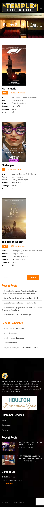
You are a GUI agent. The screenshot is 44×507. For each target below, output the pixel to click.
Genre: (4, 103)
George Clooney (17, 254)
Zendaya (15, 174)
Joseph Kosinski (17, 100)
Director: (5, 100)
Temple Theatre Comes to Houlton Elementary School (29, 457)
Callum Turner (26, 251)
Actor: (4, 97)
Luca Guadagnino (18, 177)
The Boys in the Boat (12, 241)
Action (19, 103)
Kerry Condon (16, 97)
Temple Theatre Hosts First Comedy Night (17, 315)
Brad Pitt (24, 97)
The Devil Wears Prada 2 (30, 347)
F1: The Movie (9, 88)
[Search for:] (14, 277)
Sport (24, 103)
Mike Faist (22, 174)
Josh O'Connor (31, 174)
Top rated (5, 430)
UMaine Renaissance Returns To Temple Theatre (20, 303)
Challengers (8, 165)
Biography (20, 256)
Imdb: (4, 112)
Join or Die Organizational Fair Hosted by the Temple (21, 298)
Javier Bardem (32, 97)
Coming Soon (6, 425)
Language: (5, 109)
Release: (5, 106)
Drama (14, 103)
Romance (20, 180)
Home (4, 420)
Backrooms (20, 328)
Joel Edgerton (16, 251)
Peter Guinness (37, 251)
